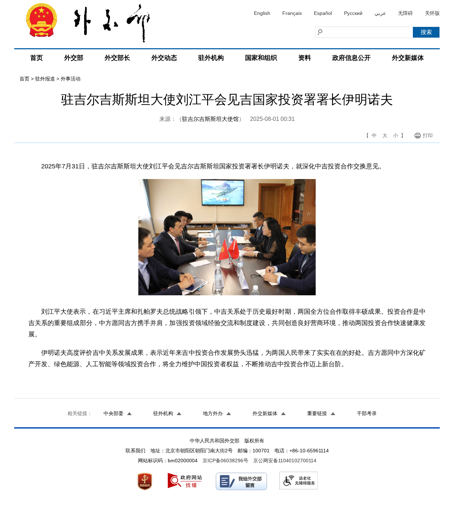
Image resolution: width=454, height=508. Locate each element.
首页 (36, 57)
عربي (380, 13)
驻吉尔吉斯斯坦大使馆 (210, 119)
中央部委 (113, 413)
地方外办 (213, 413)
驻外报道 (45, 79)
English (262, 13)
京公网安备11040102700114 (284, 460)
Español (323, 13)
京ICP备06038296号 (225, 460)
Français (292, 13)
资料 (304, 57)
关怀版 (432, 13)
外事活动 (71, 79)
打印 (428, 135)
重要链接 (317, 413)
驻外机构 (211, 57)
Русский (353, 13)
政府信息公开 (351, 57)
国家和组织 (261, 57)
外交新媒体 (408, 57)
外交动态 (164, 57)
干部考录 (367, 413)
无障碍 (405, 13)
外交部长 (117, 57)
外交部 (73, 57)
